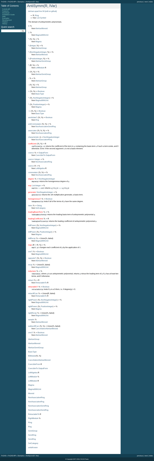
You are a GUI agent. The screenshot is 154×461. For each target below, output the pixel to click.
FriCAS (3, 2)
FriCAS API (12, 2)
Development (7, 20)
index (151, 2)
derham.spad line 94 (36, 11)
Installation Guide (8, 14)
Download (5, 13)
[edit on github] (51, 11)
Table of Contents (10, 6)
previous (140, 2)
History (4, 24)
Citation (5, 22)
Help (4, 16)
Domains (21, 2)
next (146, 2)
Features (5, 11)
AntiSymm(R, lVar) (32, 2)
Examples (5, 18)
